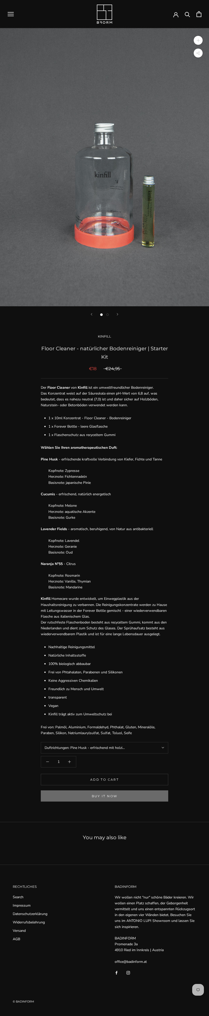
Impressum (22, 905)
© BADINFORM (23, 1001)
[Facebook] (116, 973)
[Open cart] (199, 14)
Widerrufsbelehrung (29, 922)
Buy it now (104, 796)
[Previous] (91, 314)
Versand (19, 930)
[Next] (117, 314)
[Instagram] (128, 973)
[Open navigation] (11, 14)
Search (18, 897)
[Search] (187, 14)
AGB (16, 939)
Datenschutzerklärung (30, 913)
